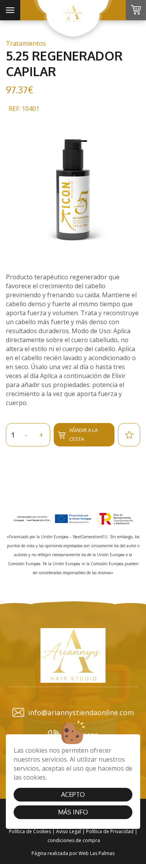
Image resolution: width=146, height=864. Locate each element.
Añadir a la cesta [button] (83, 435)
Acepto (73, 794)
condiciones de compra (73, 840)
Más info (73, 812)
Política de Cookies (30, 831)
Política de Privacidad (110, 831)
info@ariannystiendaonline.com (81, 712)
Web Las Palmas (96, 853)
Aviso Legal (68, 831)
